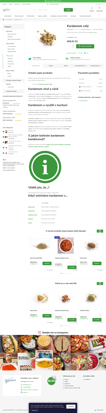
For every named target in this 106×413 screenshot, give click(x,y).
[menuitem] (8, 16)
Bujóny (9, 73)
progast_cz (25, 392)
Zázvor (30, 223)
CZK (99, 4)
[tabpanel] (40, 253)
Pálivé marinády (11, 49)
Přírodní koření (9, 56)
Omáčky (9, 76)
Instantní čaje (11, 87)
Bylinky (9, 66)
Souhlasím (71, 406)
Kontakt (10, 4)
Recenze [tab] (51, 65)
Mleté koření (10, 61)
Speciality (8, 84)
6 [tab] (67, 273)
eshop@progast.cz (27, 384)
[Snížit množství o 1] (73, 47)
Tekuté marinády (10, 43)
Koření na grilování (12, 34)
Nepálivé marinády (12, 51)
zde (63, 407)
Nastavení (34, 410)
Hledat (68, 10)
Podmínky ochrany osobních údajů (72, 388)
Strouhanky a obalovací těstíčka (13, 80)
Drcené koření (11, 64)
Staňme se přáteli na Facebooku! (30, 389)
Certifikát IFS (87, 379)
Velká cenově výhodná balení (14, 39)
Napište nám (17, 4)
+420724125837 (26, 387)
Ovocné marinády (11, 46)
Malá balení (10, 36)
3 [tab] (63, 273)
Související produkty (80, 65)
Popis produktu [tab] (36, 65)
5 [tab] (66, 273)
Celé (101, 91)
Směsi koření (9, 31)
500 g (100, 83)
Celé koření (10, 58)
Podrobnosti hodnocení (86, 29)
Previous (98, 231)
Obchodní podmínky (26, 4)
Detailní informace (93, 32)
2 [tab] (62, 273)
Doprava (4, 4)
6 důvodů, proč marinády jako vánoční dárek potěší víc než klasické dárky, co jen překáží (13, 164)
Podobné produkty (95, 65)
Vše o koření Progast (9, 170)
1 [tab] (61, 273)
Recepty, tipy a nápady (9, 168)
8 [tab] (70, 273)
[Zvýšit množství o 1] (73, 45)
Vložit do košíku (86, 46)
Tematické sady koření (11, 91)
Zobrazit (47, 263)
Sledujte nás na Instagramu (55, 332)
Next (101, 231)
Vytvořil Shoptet (100, 410)
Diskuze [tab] (66, 65)
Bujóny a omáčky (10, 70)
